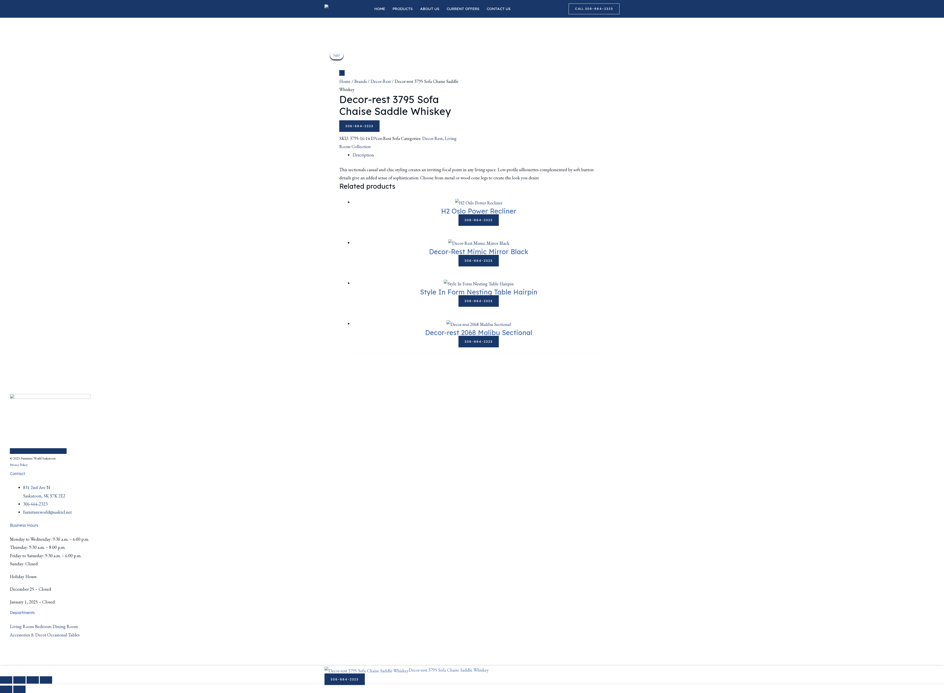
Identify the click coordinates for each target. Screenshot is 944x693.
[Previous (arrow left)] (6, 689)
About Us (429, 8)
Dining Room (65, 626)
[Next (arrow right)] (19, 689)
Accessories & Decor (28, 635)
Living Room (22, 626)
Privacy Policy (19, 464)
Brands (360, 81)
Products (403, 8)
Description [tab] (363, 155)
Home (379, 8)
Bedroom (43, 626)
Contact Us (499, 8)
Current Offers (463, 8)
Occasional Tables (63, 635)
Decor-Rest (380, 81)
